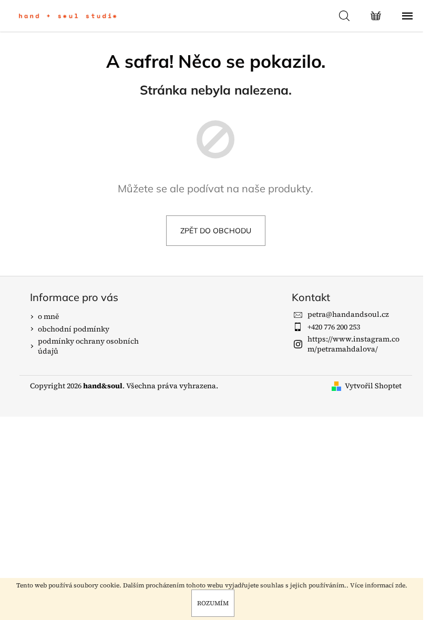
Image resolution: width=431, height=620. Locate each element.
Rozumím (213, 603)
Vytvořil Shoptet (373, 386)
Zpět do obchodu (215, 230)
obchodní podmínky (73, 329)
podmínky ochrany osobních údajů (88, 346)
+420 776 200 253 (333, 327)
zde (400, 585)
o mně (48, 316)
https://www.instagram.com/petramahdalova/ (353, 344)
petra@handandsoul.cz (348, 314)
